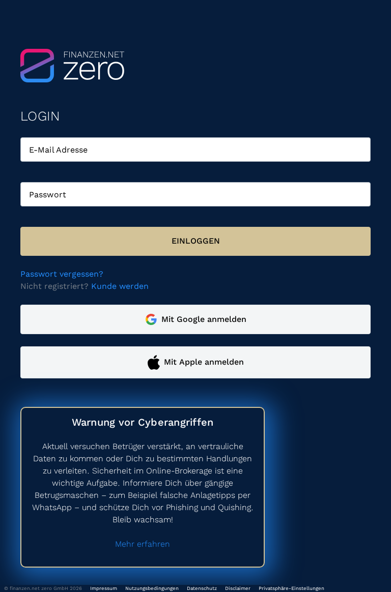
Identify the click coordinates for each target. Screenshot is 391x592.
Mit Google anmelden (203, 319)
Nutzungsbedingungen (152, 588)
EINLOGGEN (196, 241)
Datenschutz (202, 588)
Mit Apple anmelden (204, 362)
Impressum (103, 588)
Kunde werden (120, 286)
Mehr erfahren (142, 544)
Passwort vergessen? (61, 274)
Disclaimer (237, 588)
